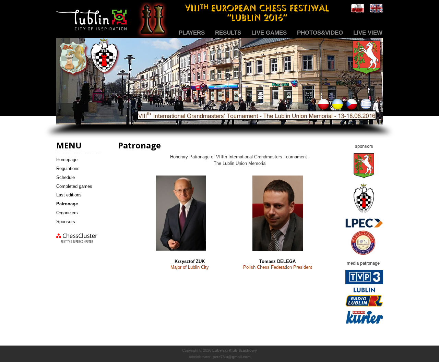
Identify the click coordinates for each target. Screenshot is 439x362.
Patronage (67, 203)
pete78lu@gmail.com (232, 357)
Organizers (67, 212)
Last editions (69, 194)
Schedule (65, 177)
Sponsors (65, 221)
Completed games (74, 186)
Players (192, 32)
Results (228, 32)
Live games (269, 32)
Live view (367, 32)
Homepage (67, 159)
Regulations (68, 168)
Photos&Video (320, 32)
